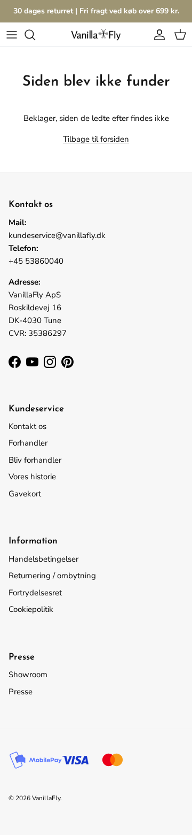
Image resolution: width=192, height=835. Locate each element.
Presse (21, 691)
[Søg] (35, 35)
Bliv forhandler (35, 460)
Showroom (28, 674)
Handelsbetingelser (43, 559)
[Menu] (11, 35)
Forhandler (28, 443)
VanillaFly (46, 798)
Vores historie (32, 476)
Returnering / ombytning (52, 575)
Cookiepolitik (31, 609)
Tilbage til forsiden (96, 139)
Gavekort (25, 493)
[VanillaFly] (96, 34)
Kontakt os (27, 426)
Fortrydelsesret (35, 592)
